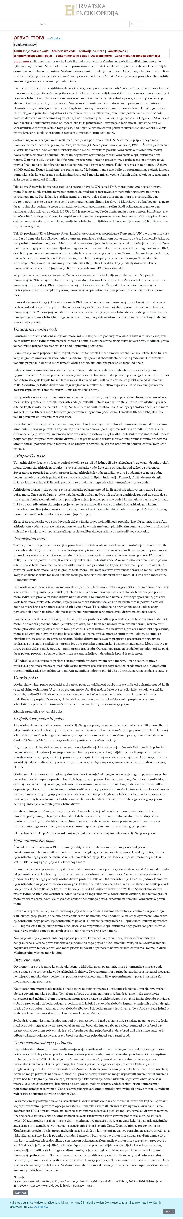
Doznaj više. (41, 1207)
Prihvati (169, 1211)
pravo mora (28, 37)
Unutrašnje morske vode (31, 51)
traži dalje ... (55, 38)
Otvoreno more (101, 56)
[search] (141, 24)
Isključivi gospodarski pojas (33, 56)
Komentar (20, 1192)
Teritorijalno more (91, 51)
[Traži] (133, 24)
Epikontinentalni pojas (71, 56)
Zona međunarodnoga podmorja (137, 56)
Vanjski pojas (117, 51)
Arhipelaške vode (63, 51)
